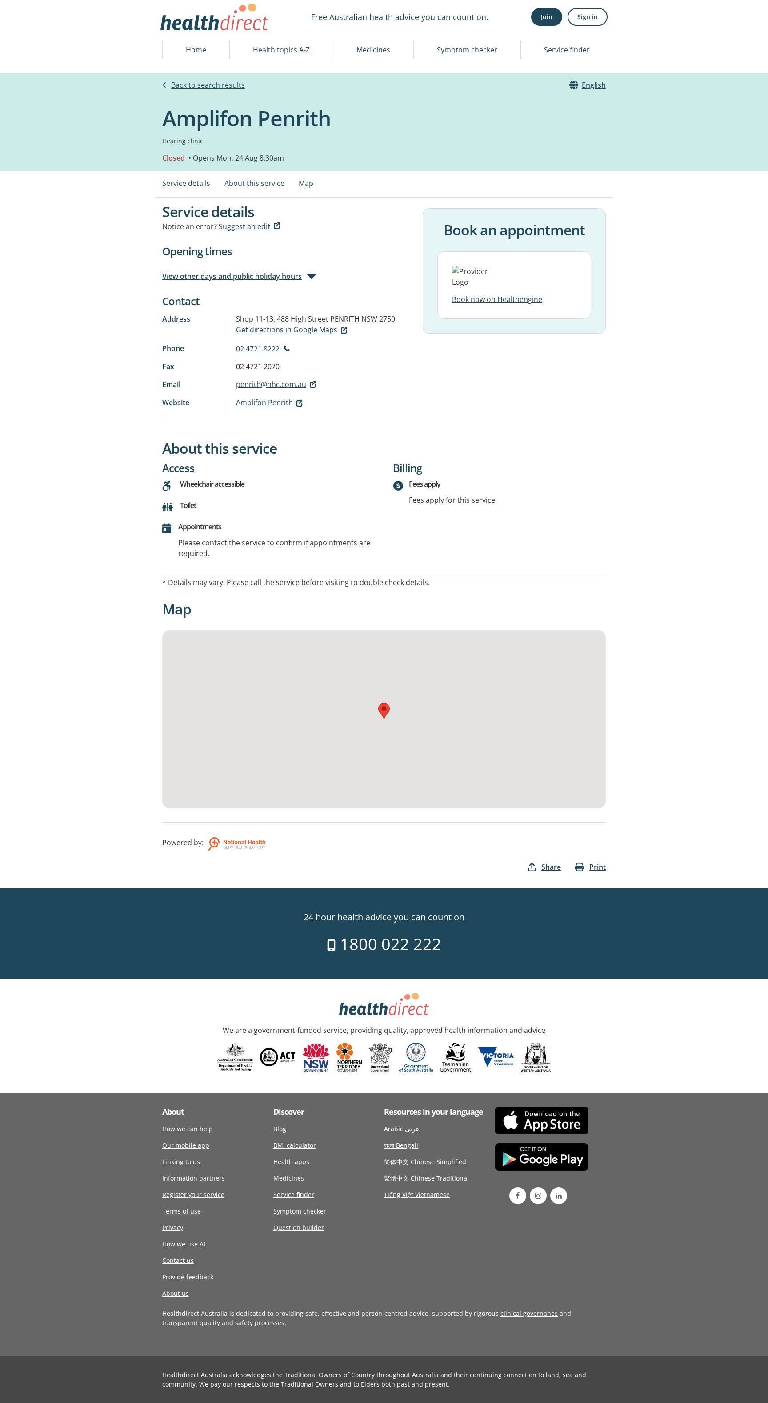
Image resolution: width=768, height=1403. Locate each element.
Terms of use (181, 1211)
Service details (186, 183)
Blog (279, 1129)
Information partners (193, 1178)
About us (175, 1293)
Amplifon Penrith (264, 402)
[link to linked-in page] (558, 1195)
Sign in (587, 16)
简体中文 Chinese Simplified (425, 1161)
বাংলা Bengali (401, 1145)
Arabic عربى (401, 1129)
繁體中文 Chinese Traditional (426, 1178)
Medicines (373, 50)
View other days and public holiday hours (232, 276)
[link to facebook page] (517, 1195)
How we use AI (183, 1244)
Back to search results (208, 85)
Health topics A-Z (281, 50)
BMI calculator (294, 1145)
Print (597, 867)
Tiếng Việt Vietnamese (417, 1194)
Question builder (298, 1227)
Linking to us (181, 1161)
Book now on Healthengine (497, 299)
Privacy (172, 1227)
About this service (254, 183)
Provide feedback (187, 1277)
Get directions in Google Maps (286, 330)
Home (196, 50)
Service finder (567, 50)
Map (306, 183)
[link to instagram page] (538, 1195)
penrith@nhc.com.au (271, 384)
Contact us (178, 1260)
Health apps (291, 1161)
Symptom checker (467, 50)
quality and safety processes (242, 1322)
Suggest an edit (244, 226)
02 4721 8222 (258, 349)
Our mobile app (185, 1145)
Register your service (193, 1194)
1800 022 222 (388, 944)
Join (546, 16)
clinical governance (529, 1313)
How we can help (187, 1129)
